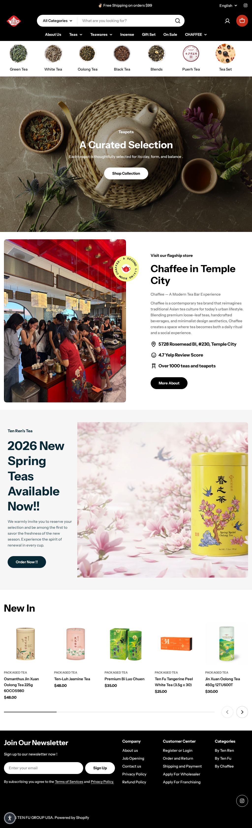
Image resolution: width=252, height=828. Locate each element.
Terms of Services (69, 781)
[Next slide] (242, 712)
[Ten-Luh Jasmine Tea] (75, 643)
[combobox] (111, 21)
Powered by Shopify (72, 817)
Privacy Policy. (102, 781)
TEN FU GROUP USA (35, 817)
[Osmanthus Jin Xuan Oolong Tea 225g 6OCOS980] (25, 643)
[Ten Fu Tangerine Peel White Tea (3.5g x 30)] (176, 643)
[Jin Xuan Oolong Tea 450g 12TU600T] (226, 643)
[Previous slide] (227, 712)
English (226, 5)
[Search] (178, 21)
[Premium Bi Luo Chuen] (126, 643)
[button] (10, 818)
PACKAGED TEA (15, 672)
